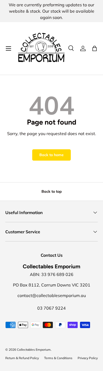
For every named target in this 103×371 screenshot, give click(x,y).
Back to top (51, 191)
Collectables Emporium (34, 350)
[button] (94, 48)
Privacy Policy (88, 358)
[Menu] (8, 48)
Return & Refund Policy (22, 358)
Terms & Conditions (58, 358)
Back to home (51, 154)
